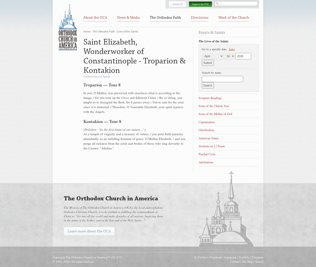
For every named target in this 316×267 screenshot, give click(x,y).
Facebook (216, 257)
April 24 (106, 76)
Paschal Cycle (207, 154)
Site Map (247, 261)
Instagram (230, 257)
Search (259, 261)
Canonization (207, 122)
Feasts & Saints (212, 32)
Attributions (206, 162)
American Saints (209, 138)
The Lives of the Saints (213, 41)
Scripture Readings (210, 98)
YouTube (244, 257)
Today (232, 49)
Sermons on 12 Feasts (212, 146)
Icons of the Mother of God (215, 113)
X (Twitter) (201, 257)
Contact (234, 261)
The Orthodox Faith (103, 31)
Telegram (257, 257)
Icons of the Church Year (214, 105)
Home (87, 31)
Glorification (206, 130)
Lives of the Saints (127, 31)
